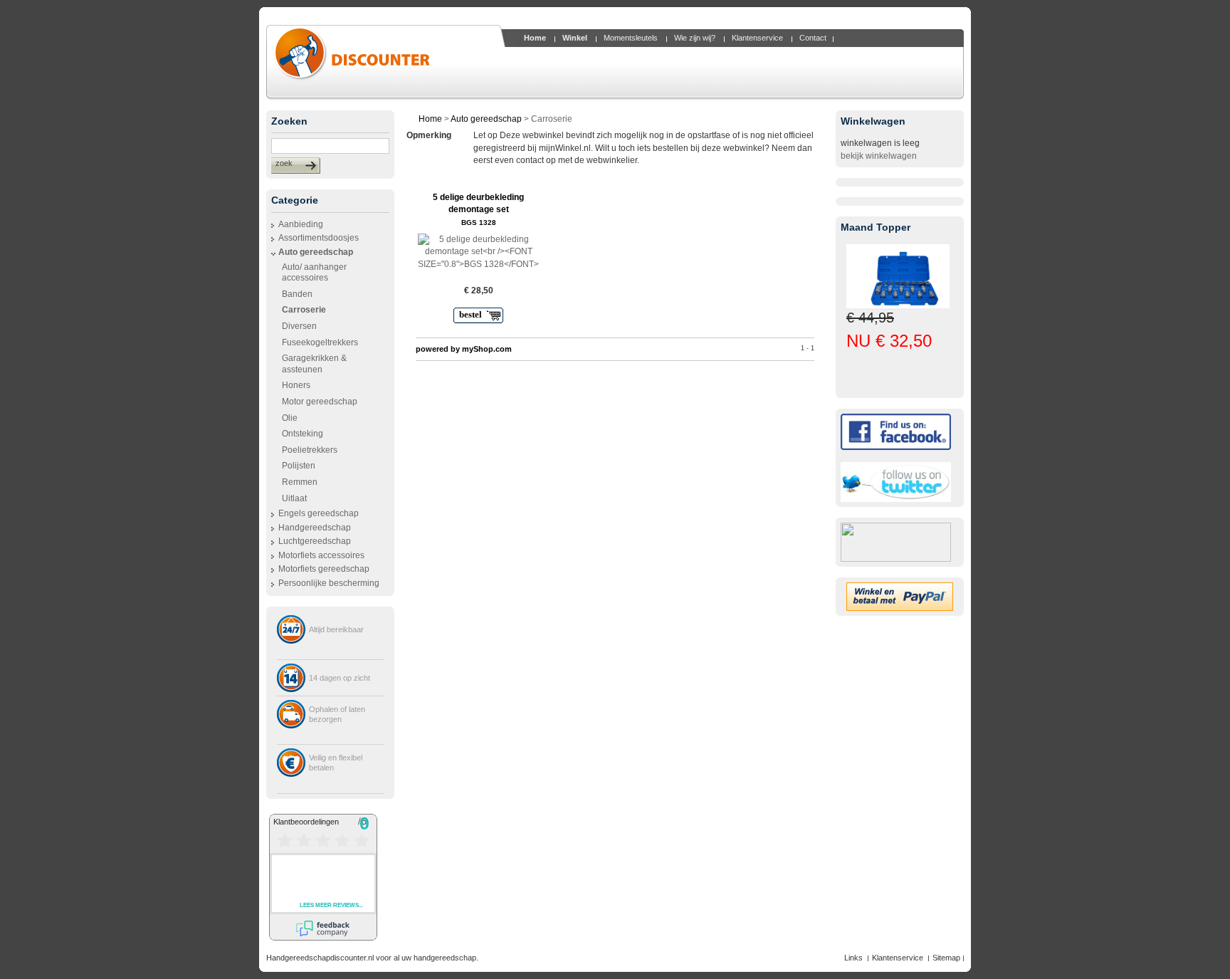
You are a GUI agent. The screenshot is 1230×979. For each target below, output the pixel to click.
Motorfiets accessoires (321, 555)
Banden (297, 294)
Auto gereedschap (315, 252)
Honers (296, 385)
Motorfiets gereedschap (323, 569)
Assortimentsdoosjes (318, 238)
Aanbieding (300, 224)
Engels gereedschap (318, 513)
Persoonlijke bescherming (328, 583)
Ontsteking (302, 434)
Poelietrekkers (309, 450)
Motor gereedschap (319, 402)
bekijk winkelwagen (879, 156)
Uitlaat (294, 498)
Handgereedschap (314, 528)
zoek (284, 163)
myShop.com (487, 349)
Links (853, 957)
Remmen (299, 482)
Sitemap (946, 957)
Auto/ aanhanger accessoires (314, 272)
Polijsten (298, 466)
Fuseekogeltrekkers (320, 342)
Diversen (299, 326)
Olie (290, 418)
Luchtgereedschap (314, 541)
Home (430, 119)
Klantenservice (897, 957)
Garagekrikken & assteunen (314, 364)
